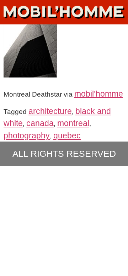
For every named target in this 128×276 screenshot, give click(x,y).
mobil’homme (98, 93)
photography (27, 135)
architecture (50, 111)
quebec (67, 135)
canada (40, 123)
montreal (73, 123)
